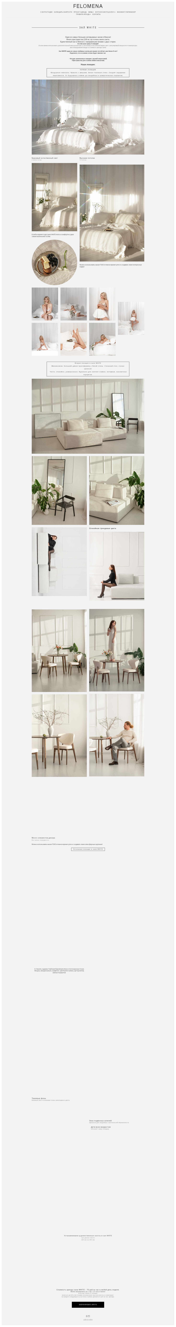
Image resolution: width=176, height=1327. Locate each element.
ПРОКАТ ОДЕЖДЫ (80, 12)
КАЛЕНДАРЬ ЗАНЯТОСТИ (63, 12)
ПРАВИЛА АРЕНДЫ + (83, 14)
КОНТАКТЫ (96, 14)
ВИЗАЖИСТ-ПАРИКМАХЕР (126, 12)
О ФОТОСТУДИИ (46, 12)
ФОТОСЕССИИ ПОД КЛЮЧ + (105, 12)
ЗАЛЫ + (91, 12)
